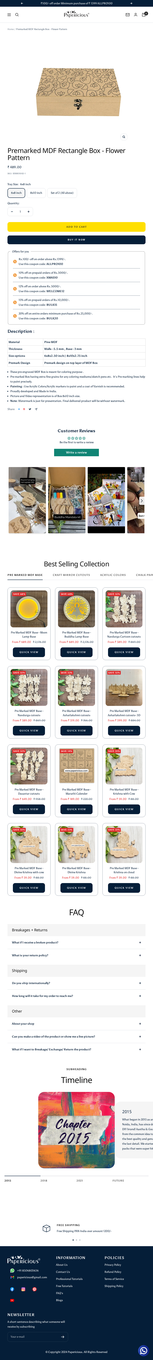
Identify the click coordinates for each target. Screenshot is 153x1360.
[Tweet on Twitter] (30, 409)
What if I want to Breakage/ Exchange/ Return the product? (51, 1049)
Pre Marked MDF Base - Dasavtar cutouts (29, 792)
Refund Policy (112, 1272)
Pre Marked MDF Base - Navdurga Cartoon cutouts (124, 634)
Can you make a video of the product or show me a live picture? (53, 1036)
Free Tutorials (64, 1286)
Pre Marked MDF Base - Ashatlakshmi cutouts (76, 713)
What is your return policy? (30, 955)
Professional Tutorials (69, 1279)
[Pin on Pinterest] (24, 409)
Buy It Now (76, 239)
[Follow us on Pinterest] (34, 1289)
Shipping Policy (113, 1286)
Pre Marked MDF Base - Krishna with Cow (124, 792)
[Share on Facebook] (19, 409)
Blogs (59, 1300)
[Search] (17, 14)
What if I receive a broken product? (35, 942)
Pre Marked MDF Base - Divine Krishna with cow (29, 870)
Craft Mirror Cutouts (71, 575)
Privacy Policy (112, 1264)
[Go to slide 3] (79, 1240)
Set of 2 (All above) (62, 192)
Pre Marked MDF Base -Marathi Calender (76, 792)
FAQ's (59, 1293)
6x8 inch (16, 192)
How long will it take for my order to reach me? (42, 996)
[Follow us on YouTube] (12, 1300)
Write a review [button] (76, 452)
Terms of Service (114, 1279)
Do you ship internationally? (31, 983)
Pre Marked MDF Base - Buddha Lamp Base (76, 634)
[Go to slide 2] (76, 1240)
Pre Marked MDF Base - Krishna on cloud (124, 870)
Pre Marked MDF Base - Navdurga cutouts (29, 713)
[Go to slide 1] (73, 1240)
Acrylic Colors (113, 575)
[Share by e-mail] (36, 409)
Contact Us (63, 1272)
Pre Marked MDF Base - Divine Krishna (76, 870)
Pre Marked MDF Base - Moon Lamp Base (29, 634)
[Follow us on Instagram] (23, 1289)
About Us (62, 1264)
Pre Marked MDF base (25, 575)
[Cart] (144, 14)
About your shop (23, 1023)
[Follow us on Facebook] (12, 1289)
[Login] (135, 14)
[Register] (62, 1337)
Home (10, 29)
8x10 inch (36, 192)
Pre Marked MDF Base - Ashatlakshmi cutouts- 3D (124, 713)
